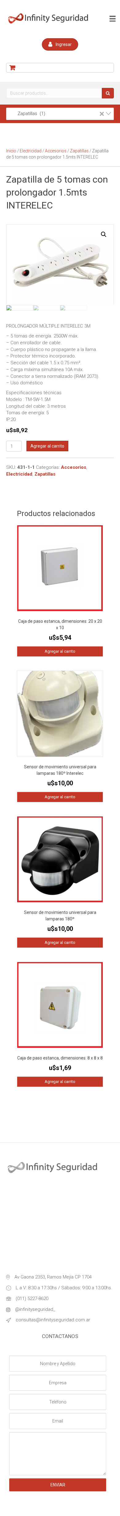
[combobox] (60, 114)
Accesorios (55, 150)
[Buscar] (108, 93)
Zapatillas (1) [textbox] (57, 113)
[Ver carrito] (60, 67)
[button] (60, 44)
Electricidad (31, 150)
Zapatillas (79, 150)
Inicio (11, 150)
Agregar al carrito (47, 446)
